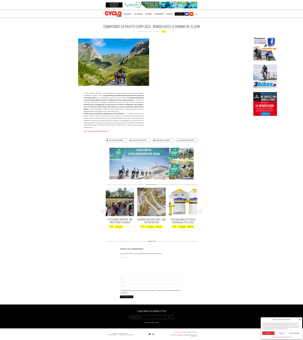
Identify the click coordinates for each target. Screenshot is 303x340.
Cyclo (163, 31)
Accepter (268, 333)
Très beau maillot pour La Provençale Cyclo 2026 (183, 221)
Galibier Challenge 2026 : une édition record (151, 221)
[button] (300, 319)
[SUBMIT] (169, 317)
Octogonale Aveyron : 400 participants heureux (120, 221)
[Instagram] (191, 14)
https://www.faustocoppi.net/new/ (98, 131)
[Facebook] (187, 14)
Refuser (281, 333)
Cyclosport (119, 226)
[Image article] (120, 202)
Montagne (159, 226)
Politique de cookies (276, 336)
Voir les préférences (294, 333)
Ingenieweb (180, 335)
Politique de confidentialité (285, 336)
